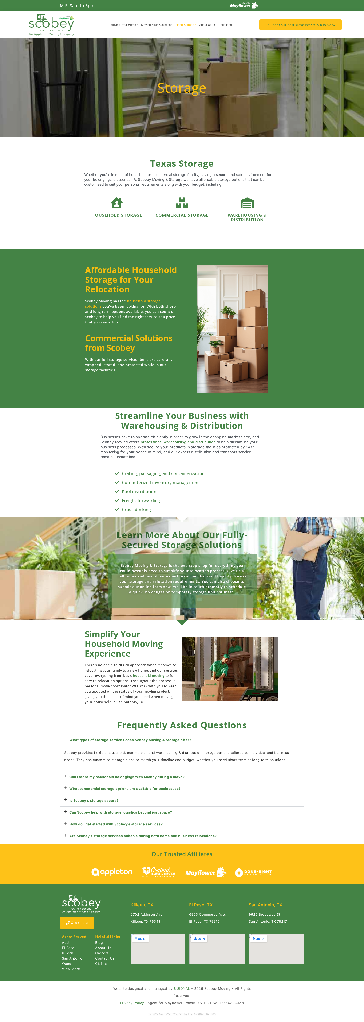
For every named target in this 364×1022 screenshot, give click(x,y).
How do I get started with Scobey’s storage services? (116, 824)
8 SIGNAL (182, 988)
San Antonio (72, 958)
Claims (101, 963)
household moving (148, 675)
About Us (205, 24)
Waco (66, 963)
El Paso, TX (201, 904)
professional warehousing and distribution (178, 442)
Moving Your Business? (156, 24)
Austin (67, 942)
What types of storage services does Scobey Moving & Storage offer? (130, 740)
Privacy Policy (132, 1003)
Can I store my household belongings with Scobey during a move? (127, 777)
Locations (225, 24)
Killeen (67, 953)
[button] (182, 740)
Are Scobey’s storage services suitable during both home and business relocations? (143, 836)
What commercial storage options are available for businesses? (125, 789)
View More (71, 969)
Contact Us (104, 958)
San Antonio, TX (265, 904)
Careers (101, 953)
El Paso (68, 948)
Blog (99, 942)
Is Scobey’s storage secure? (94, 800)
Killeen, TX (142, 904)
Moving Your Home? (124, 24)
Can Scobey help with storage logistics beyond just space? (120, 812)
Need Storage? (186, 24)
